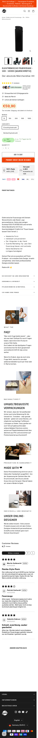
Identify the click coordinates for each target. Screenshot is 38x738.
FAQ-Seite (13, 343)
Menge (4, 115)
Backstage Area (9, 706)
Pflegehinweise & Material (13, 287)
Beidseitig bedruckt (10, 133)
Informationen (9, 700)
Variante (6, 124)
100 (10, 118)
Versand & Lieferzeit (11, 281)
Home (3, 17)
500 (22, 118)
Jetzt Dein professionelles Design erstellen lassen (16, 262)
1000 (29, 118)
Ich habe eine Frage (10, 292)
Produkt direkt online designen (18, 160)
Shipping (14, 110)
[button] (7, 83)
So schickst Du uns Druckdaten (15, 276)
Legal (4, 694)
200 (16, 118)
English (17, 720)
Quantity (6, 145)
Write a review (13, 553)
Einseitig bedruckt (10, 127)
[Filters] (28, 553)
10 (4, 118)
